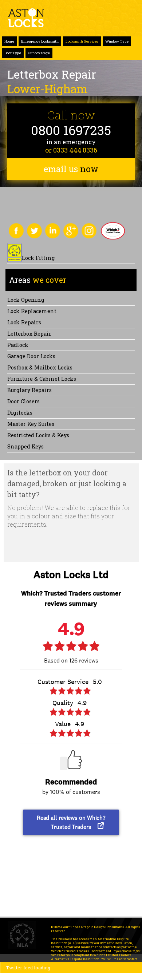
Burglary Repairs (29, 390)
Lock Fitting (38, 257)
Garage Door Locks (31, 356)
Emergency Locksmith (40, 41)
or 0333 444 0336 (71, 150)
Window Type (117, 41)
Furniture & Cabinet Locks (41, 378)
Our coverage (39, 53)
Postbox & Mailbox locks (39, 367)
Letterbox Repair (29, 333)
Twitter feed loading (28, 967)
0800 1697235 (71, 130)
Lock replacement (31, 311)
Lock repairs (24, 322)
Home (9, 41)
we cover (37, 280)
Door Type (12, 53)
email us (71, 168)
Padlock (17, 344)
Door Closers (23, 401)
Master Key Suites (30, 423)
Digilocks (19, 412)
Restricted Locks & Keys (38, 435)
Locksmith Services (82, 41)
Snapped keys (25, 446)
